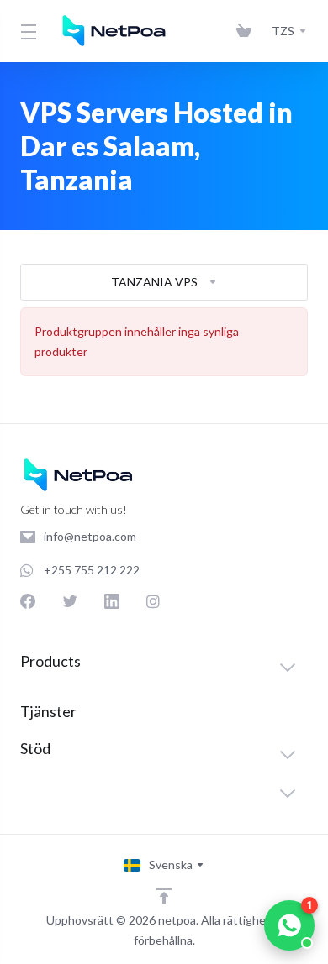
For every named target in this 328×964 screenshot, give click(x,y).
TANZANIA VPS (154, 282)
